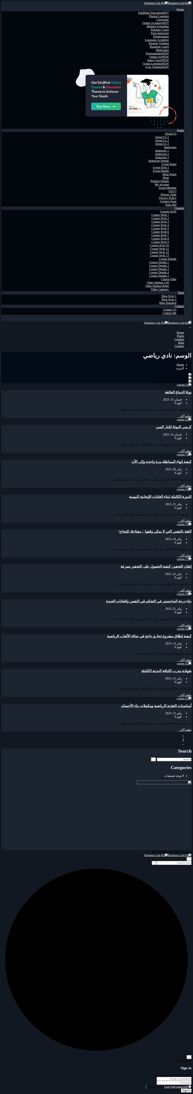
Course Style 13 (159, 255)
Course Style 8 (160, 238)
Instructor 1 (162, 150)
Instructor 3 (162, 157)
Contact (179, 306)
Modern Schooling (158, 26)
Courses (179, 208)
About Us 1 (162, 137)
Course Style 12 (159, 252)
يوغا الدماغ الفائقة (178, 392)
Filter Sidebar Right (157, 286)
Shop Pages (169, 174)
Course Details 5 (159, 275)
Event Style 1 (161, 167)
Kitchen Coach (160, 29)
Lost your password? (167, 1086)
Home (180, 9)
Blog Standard (167, 302)
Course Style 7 (160, 235)
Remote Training (159, 43)
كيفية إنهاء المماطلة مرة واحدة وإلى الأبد (161, 462)
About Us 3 (162, 143)
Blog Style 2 (169, 299)
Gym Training (157, 67)
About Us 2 (162, 140)
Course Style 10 (159, 245)
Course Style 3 (160, 221)
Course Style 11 (159, 248)
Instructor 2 (162, 154)
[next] (183, 743)
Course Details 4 (159, 272)
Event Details (161, 171)
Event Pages (169, 164)
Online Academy (155, 23)
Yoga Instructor (160, 33)
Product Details (160, 181)
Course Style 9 (160, 242)
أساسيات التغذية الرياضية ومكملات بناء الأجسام (156, 706)
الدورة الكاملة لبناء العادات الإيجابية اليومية (160, 497)
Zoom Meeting (167, 187)
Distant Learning (159, 16)
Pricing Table (168, 194)
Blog (181, 292)
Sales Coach (158, 60)
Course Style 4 (160, 225)
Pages (180, 130)
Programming (157, 53)
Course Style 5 (160, 228)
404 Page (170, 204)
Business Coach (159, 46)
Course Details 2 (159, 265)
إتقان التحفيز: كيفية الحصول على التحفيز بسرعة (156, 566)
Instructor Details (159, 160)
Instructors (170, 147)
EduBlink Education (153, 12)
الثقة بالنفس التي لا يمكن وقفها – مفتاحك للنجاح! (155, 531)
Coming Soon (168, 201)
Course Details (167, 258)
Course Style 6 (160, 231)
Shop (166, 177)
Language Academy (157, 40)
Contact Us (169, 309)
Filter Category (160, 289)
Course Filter (168, 279)
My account (162, 184)
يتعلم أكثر (185, 416)
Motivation (162, 50)
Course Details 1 (159, 262)
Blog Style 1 (169, 296)
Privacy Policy (167, 198)
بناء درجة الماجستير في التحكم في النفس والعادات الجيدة (148, 601)
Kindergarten (161, 36)
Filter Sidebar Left (158, 282)
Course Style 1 (160, 215)
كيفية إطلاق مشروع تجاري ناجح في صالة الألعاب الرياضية (149, 636)
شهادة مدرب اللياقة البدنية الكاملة (166, 671)
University (162, 19)
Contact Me (169, 313)
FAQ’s (172, 191)
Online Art (159, 56)
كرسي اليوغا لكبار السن (173, 427)
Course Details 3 (159, 269)
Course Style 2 (160, 218)
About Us (170, 133)
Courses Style (168, 211)
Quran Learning (156, 63)
